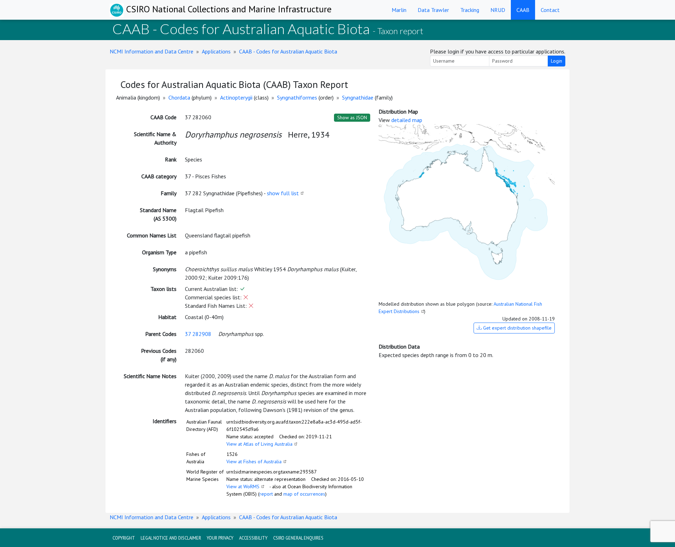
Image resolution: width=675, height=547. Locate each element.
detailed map (406, 119)
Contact (550, 9)
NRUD (497, 9)
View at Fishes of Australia (254, 461)
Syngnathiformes (297, 97)
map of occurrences (304, 494)
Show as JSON (352, 117)
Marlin (399, 9)
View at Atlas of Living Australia (259, 444)
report (266, 494)
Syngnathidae (357, 97)
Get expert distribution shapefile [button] (517, 328)
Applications (216, 51)
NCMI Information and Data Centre (151, 51)
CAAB (522, 9)
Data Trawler (433, 9)
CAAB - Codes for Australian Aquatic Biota (288, 51)
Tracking (469, 9)
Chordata (179, 97)
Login (556, 61)
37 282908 (198, 333)
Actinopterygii (236, 97)
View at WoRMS (242, 486)
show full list (283, 193)
